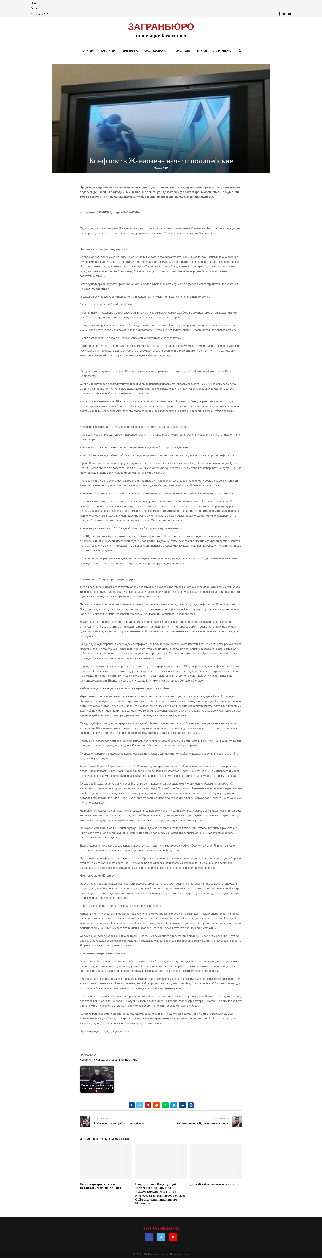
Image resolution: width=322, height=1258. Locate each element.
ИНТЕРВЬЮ (130, 50)
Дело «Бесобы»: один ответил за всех (214, 1184)
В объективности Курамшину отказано (202, 1123)
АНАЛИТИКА (109, 50)
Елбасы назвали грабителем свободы (119, 1123)
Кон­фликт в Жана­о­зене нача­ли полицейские (108, 1059)
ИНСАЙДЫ (183, 50)
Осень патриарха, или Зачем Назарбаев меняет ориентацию (100, 1186)
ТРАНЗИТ (201, 50)
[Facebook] (149, 1237)
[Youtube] (173, 1237)
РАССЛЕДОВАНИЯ (155, 50)
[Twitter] (161, 1237)
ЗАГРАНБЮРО (161, 27)
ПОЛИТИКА (88, 50)
